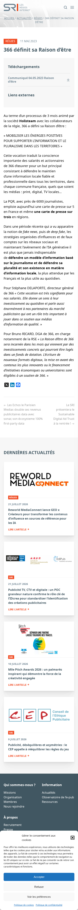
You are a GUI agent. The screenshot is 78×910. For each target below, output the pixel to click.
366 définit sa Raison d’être (37, 49)
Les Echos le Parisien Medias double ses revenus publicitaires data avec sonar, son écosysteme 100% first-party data (23, 414)
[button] (72, 837)
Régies (38, 18)
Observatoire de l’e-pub (58, 797)
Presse (8, 830)
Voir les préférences (39, 896)
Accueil (9, 18)
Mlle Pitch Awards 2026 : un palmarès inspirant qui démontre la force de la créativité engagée (35, 674)
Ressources (50, 802)
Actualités (24, 18)
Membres (10, 802)
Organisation (13, 797)
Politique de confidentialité (49, 905)
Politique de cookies (24, 905)
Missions (10, 793)
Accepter (39, 876)
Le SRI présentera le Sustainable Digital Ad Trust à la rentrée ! (63, 414)
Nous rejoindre (14, 806)
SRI (11, 577)
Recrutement (13, 825)
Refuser (39, 886)
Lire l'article (17, 529)
